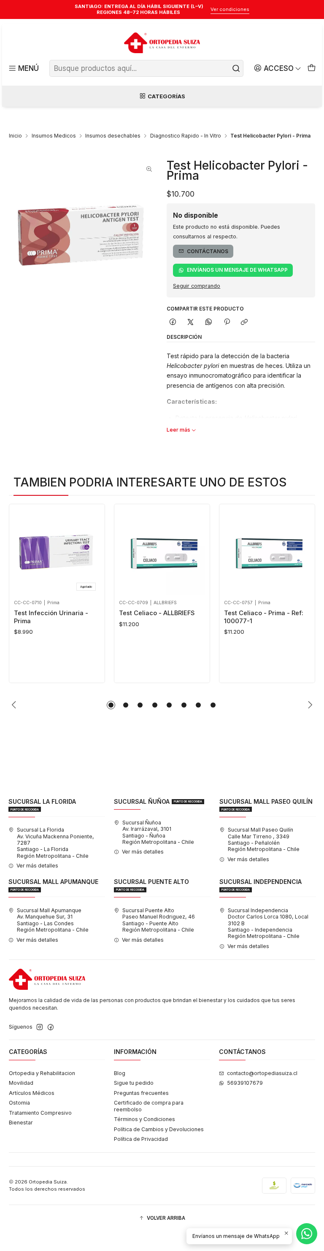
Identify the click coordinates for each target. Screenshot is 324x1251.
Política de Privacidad (141, 1139)
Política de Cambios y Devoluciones (159, 1129)
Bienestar (21, 1122)
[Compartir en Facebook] (173, 322)
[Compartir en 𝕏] (190, 322)
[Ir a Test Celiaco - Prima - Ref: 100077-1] (267, 552)
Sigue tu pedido (134, 1083)
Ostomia (19, 1103)
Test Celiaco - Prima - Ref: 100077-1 (263, 616)
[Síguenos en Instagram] (39, 1027)
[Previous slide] (15, 705)
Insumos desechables (112, 135)
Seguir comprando (196, 286)
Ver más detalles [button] (37, 865)
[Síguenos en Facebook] (50, 1027)
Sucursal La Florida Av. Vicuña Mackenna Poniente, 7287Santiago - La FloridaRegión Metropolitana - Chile (55, 843)
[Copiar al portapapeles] (244, 322)
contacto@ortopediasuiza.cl (262, 1073)
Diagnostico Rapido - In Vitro (185, 135)
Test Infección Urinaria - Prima (51, 616)
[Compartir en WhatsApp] (208, 322)
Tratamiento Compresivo (40, 1113)
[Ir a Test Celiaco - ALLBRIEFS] (162, 552)
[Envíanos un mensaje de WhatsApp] (306, 1233)
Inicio (15, 135)
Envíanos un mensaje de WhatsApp (237, 270)
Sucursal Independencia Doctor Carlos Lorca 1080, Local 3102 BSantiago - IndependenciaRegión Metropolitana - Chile (268, 923)
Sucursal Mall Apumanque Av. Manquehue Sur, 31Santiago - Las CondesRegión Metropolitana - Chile (53, 920)
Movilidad (21, 1083)
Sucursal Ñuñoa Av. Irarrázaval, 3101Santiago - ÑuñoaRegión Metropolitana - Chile (158, 832)
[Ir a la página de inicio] (162, 43)
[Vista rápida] (22, 550)
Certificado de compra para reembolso (149, 1106)
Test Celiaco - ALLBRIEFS (156, 613)
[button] (111, 705)
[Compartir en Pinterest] (226, 322)
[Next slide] (308, 705)
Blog (119, 1073)
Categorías (166, 96)
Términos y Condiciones (144, 1119)
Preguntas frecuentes (141, 1093)
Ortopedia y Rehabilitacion (42, 1073)
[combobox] (146, 68)
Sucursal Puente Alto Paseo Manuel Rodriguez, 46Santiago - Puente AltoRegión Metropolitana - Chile (158, 920)
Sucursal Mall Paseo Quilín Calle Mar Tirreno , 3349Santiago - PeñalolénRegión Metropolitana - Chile (264, 839)
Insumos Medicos (54, 135)
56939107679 (245, 1083)
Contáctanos (207, 251)
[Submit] (236, 68)
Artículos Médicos (31, 1093)
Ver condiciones (230, 9)
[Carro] (311, 69)
